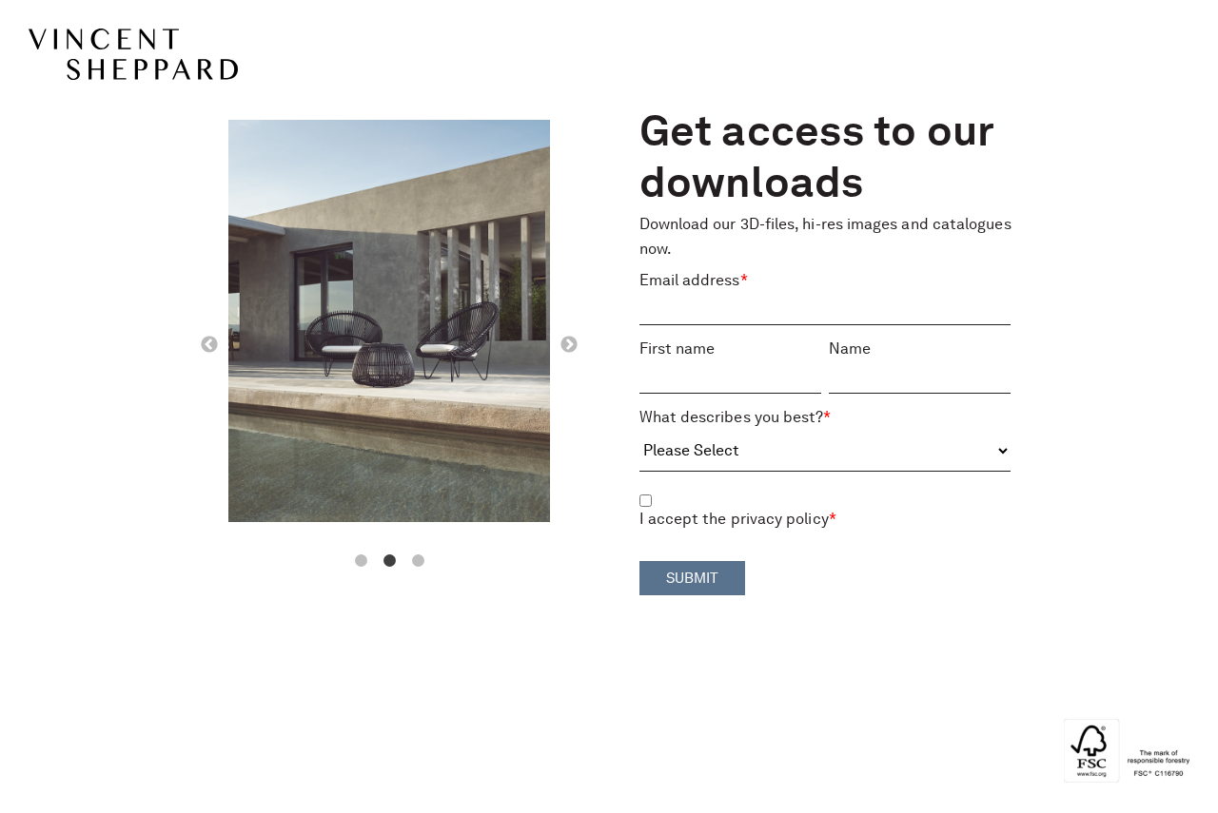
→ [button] (569, 345)
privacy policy (780, 519)
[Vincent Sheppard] (152, 54)
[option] (389, 325)
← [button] (209, 345)
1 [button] (360, 561)
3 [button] (417, 561)
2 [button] (389, 561)
